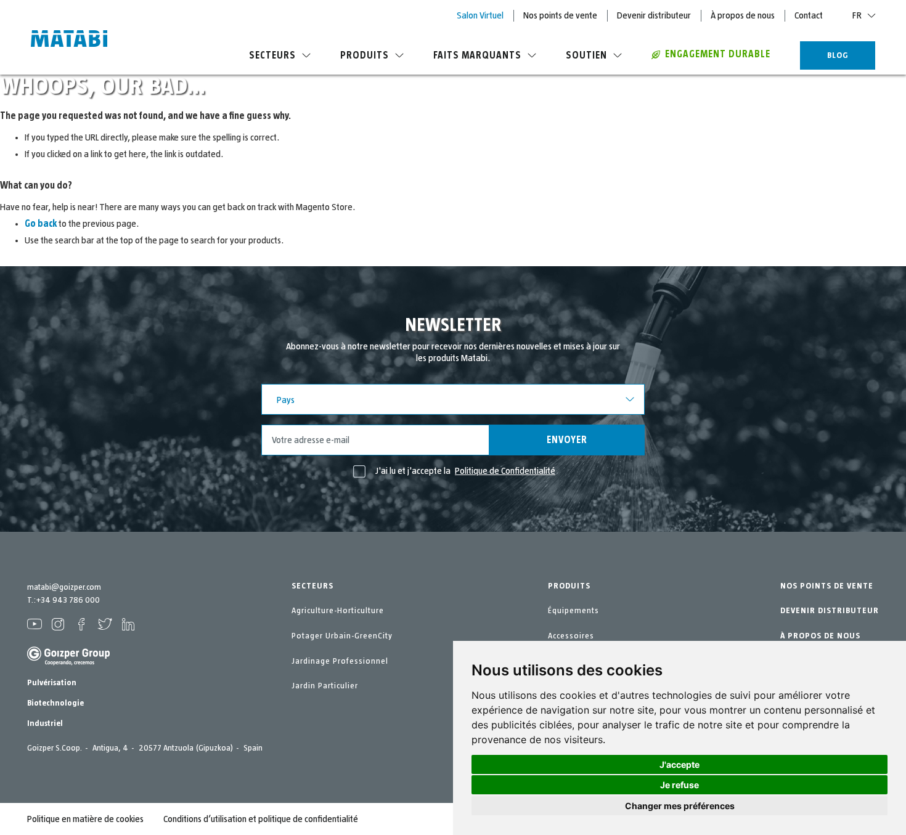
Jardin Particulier (325, 686)
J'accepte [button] (679, 764)
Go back (41, 224)
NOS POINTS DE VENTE (826, 586)
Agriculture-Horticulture (338, 610)
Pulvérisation (51, 682)
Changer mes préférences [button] (680, 805)
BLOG (838, 55)
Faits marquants (477, 55)
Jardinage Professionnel (340, 661)
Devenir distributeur (654, 15)
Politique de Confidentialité (505, 471)
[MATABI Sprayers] (69, 40)
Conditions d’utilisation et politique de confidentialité (260, 819)
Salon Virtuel (480, 15)
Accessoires (571, 636)
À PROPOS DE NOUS (820, 636)
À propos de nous (743, 15)
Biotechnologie (55, 703)
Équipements (573, 610)
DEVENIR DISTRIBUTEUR (829, 610)
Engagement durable (717, 54)
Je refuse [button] (679, 785)
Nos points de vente (560, 15)
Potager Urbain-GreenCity (342, 636)
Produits (364, 55)
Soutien (586, 55)
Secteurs (272, 55)
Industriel (45, 723)
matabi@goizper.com (64, 587)
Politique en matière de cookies (85, 819)
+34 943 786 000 (68, 600)
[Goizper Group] (68, 663)
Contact (808, 15)
